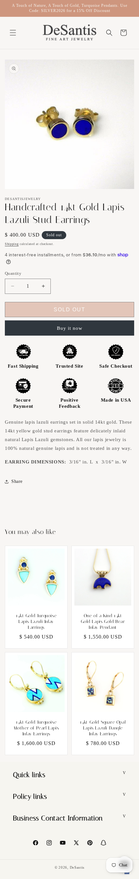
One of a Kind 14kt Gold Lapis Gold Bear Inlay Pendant (103, 621)
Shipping (12, 244)
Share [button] (17, 481)
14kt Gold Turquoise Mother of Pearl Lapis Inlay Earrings (36, 728)
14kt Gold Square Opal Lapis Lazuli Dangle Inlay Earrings (103, 728)
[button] (13, 33)
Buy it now (69, 328)
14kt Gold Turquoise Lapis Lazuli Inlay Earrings (36, 621)
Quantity (13, 273)
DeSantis (77, 867)
